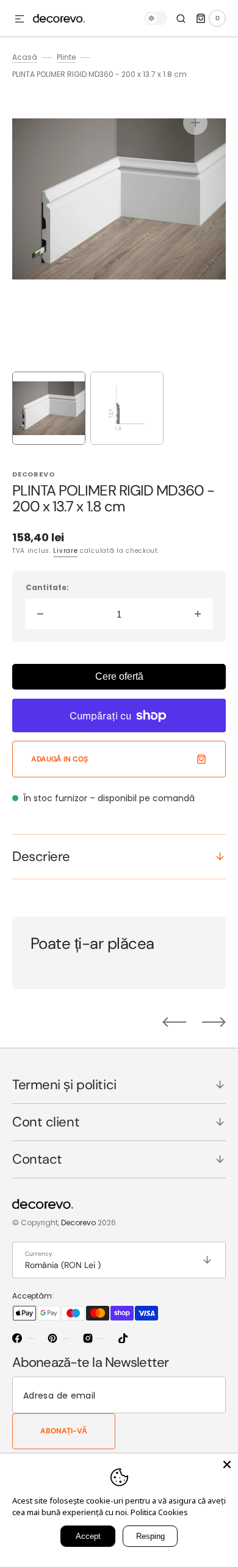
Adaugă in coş (59, 759)
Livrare (65, 550)
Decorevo (78, 1222)
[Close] (227, 1464)
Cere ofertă (119, 676)
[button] (19, 19)
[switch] (155, 18)
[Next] (214, 1022)
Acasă (24, 57)
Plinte (66, 57)
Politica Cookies (159, 1512)
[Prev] (174, 1022)
